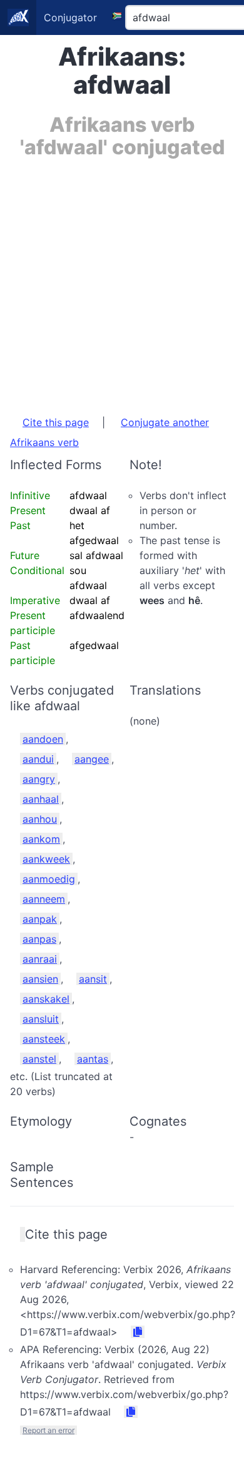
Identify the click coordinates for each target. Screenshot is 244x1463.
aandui (38, 759)
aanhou (40, 819)
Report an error (48, 1430)
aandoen (43, 739)
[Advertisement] (122, 280)
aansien (40, 979)
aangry (39, 779)
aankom (41, 839)
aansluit (41, 1019)
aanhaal (41, 799)
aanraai (40, 959)
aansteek (44, 1039)
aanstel (39, 1059)
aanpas (39, 939)
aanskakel (46, 999)
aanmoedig (49, 879)
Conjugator (70, 17)
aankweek (46, 859)
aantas (92, 1059)
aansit (93, 979)
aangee (91, 759)
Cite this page (56, 422)
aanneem (44, 899)
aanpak (40, 919)
